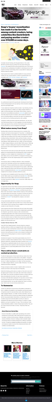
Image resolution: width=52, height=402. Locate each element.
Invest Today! (22, 88)
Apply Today (23, 99)
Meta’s (26, 175)
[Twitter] (3, 390)
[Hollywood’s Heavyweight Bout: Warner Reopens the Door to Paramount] (45, 80)
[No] (50, 399)
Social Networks (14, 24)
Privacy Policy (41, 388)
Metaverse (12, 190)
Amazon (30, 241)
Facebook (25, 77)
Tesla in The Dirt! (45, 34)
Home (2, 24)
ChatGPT (9, 196)
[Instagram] (4, 1)
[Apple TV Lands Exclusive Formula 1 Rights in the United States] (45, 126)
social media (22, 113)
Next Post (30, 335)
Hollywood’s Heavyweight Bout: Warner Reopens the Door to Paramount (44, 86)
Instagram (18, 77)
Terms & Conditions (42, 390)
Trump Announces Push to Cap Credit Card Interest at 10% (45, 98)
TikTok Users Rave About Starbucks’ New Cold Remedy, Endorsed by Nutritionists (17, 356)
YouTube (13, 77)
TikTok (9, 77)
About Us (27, 388)
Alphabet (17, 179)
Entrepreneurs (25, 4)
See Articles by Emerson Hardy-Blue (10, 328)
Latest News (7, 24)
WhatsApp (17, 190)
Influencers (42, 4)
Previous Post (4, 335)
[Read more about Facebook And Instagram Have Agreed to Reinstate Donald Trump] (7, 348)
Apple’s (16, 230)
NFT (26, 154)
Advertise (27, 391)
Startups (19, 4)
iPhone (20, 230)
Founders (31, 4)
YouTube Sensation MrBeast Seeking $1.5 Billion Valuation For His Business (26, 356)
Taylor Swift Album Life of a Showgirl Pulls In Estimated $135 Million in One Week (45, 109)
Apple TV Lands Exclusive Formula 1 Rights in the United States (44, 132)
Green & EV (36, 4)
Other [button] (46, 4)
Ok (26, 400)
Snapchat (3, 66)
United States (18, 170)
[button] (47, 5)
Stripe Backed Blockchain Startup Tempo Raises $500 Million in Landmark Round (45, 121)
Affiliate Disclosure (42, 391)
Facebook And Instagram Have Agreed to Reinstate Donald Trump (7, 355)
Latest (15, 4)
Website (20, 328)
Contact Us (28, 390)
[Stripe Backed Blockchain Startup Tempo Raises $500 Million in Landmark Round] (45, 115)
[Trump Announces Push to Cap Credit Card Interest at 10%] (45, 92)
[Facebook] (1, 1)
